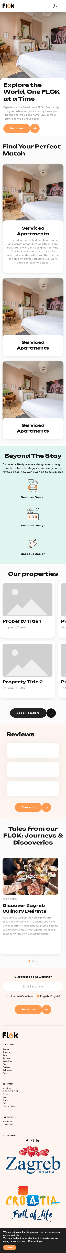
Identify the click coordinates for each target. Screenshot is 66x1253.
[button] (55, 6)
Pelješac (6, 1067)
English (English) (49, 996)
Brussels (6, 1052)
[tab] (29, 961)
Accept (10, 1247)
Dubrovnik (7, 1070)
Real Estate (7, 1121)
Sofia (5, 1055)
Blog (5, 1097)
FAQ (5, 1103)
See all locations (28, 712)
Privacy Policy (9, 1106)
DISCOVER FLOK (10, 1091)
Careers (6, 1094)
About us (6, 1088)
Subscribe (28, 1009)
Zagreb (6, 1049)
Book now (16, 128)
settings (37, 1241)
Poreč (5, 1073)
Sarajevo (6, 1058)
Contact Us (8, 1124)
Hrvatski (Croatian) (21, 996)
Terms (5, 1100)
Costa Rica (7, 1061)
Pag (4, 1064)
